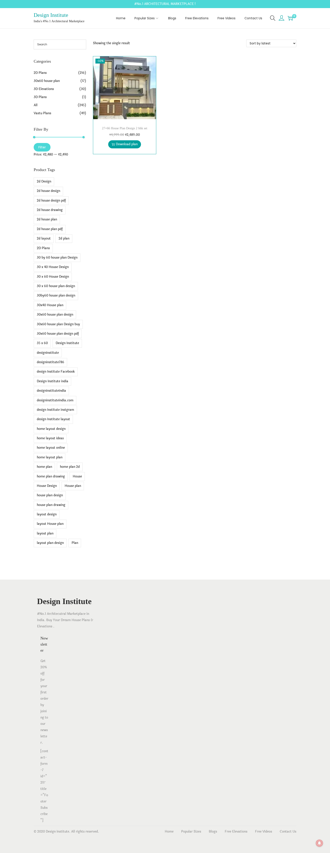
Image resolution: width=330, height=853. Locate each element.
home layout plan (49, 457)
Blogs (213, 831)
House (77, 476)
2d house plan (47, 219)
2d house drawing (50, 210)
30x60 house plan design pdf (58, 333)
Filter (42, 147)
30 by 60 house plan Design (57, 257)
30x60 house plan (47, 81)
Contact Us (288, 831)
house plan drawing (51, 505)
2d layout (44, 238)
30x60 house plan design (55, 314)
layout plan (45, 533)
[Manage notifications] (319, 843)
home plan (44, 466)
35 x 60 (42, 343)
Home (169, 831)
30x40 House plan (50, 305)
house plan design (50, 495)
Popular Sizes (191, 831)
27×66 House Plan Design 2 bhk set (124, 128)
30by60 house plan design (56, 295)
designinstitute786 (50, 362)
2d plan (64, 238)
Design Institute (51, 15)
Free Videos (263, 831)
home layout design (51, 428)
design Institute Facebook (56, 371)
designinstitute (48, 352)
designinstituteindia (51, 390)
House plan (73, 486)
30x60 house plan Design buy (58, 324)
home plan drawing (51, 476)
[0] (290, 18)
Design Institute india (52, 381)
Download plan (127, 144)
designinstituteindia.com (55, 400)
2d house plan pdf (50, 229)
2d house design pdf (51, 200)
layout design (47, 514)
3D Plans (40, 97)
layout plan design (50, 543)
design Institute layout (53, 419)
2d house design (48, 191)
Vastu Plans (42, 113)
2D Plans (40, 72)
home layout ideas (50, 438)
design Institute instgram (55, 409)
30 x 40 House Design (53, 267)
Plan (75, 543)
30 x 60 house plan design (56, 286)
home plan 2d (70, 466)
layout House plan (50, 523)
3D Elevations (44, 89)
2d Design (44, 181)
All (35, 105)
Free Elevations (236, 831)
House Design (47, 486)
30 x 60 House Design (53, 276)
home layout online (51, 447)
